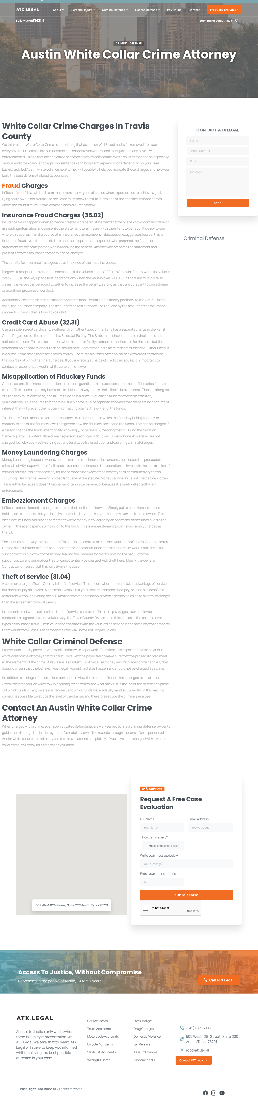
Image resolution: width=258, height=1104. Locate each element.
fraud (21, 192)
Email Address (198, 819)
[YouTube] (38, 20)
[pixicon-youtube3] (222, 1093)
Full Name (147, 819)
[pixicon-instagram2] (214, 1093)
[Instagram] (42, 20)
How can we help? (161, 841)
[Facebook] (34, 20)
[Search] (237, 20)
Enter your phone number (158, 873)
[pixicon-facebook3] (205, 1093)
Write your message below (159, 855)
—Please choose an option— (163, 846)
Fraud (11, 185)
